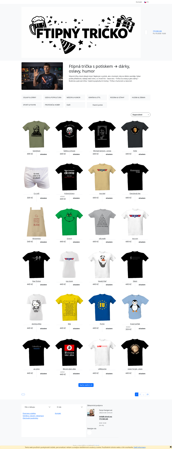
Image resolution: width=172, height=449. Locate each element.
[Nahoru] (23, 394)
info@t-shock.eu (105, 416)
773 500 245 (157, 31)
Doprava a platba (29, 413)
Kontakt (139, 2)
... (143, 394)
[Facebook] (89, 432)
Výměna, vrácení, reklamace (33, 416)
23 (147, 394)
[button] (146, 2)
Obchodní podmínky (30, 418)
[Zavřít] (171, 447)
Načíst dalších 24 (86, 385)
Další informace (140, 447)
